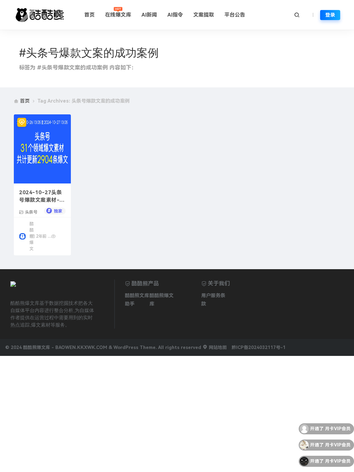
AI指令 (175, 15)
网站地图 (217, 347)
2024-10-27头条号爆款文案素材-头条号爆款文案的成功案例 (42, 196)
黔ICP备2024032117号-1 (259, 347)
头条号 (31, 212)
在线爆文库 (118, 15)
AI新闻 (149, 15)
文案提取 (203, 15)
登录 (330, 15)
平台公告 (234, 15)
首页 (89, 15)
